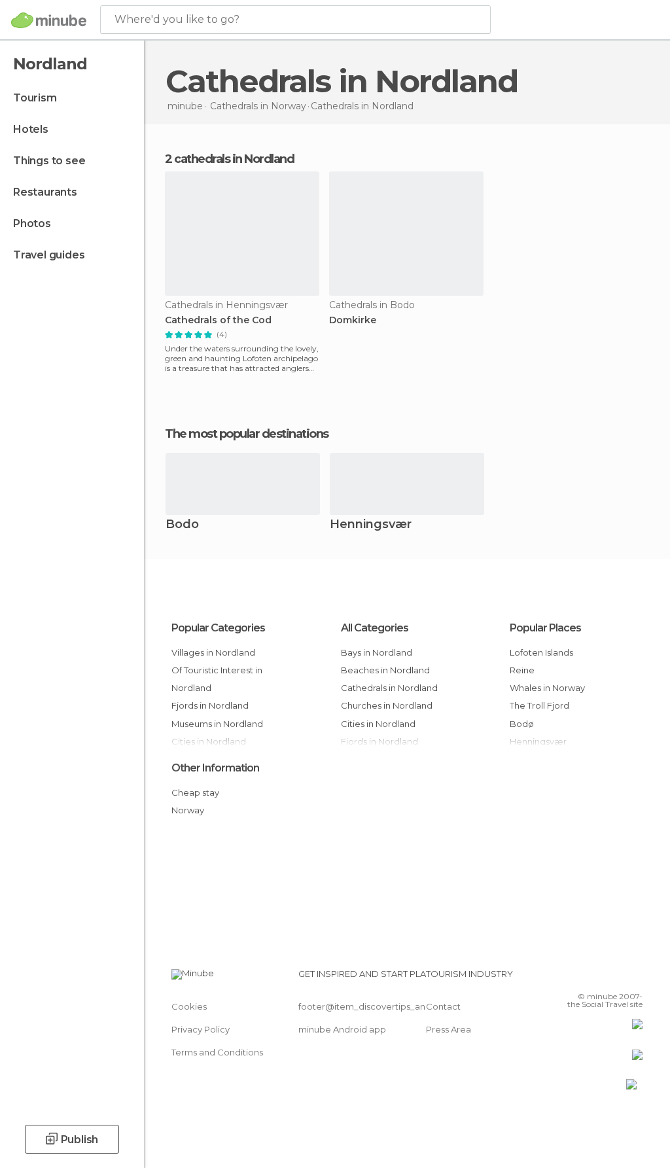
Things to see (49, 160)
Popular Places (545, 628)
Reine (522, 670)
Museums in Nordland (217, 723)
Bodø (522, 723)
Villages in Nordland (213, 652)
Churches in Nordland (386, 705)
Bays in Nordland (376, 652)
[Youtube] (634, 977)
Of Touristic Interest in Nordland (216, 679)
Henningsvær (371, 525)
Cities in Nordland (378, 723)
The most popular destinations (246, 434)
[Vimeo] (617, 977)
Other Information (215, 768)
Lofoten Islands (541, 652)
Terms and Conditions (217, 1052)
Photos (32, 223)
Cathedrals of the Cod (218, 320)
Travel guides (48, 255)
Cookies (189, 1006)
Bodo (182, 525)
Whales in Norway (547, 687)
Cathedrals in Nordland (389, 687)
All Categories (374, 628)
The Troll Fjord (539, 705)
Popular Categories (218, 628)
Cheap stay (195, 792)
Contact (443, 1006)
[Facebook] (583, 977)
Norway (187, 810)
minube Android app (342, 1029)
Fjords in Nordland (210, 705)
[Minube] (48, 20)
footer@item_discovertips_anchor (371, 1006)
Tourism (35, 98)
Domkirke (352, 320)
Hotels (30, 129)
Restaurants (45, 192)
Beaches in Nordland (385, 670)
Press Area (448, 1029)
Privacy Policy (200, 1029)
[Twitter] (600, 977)
